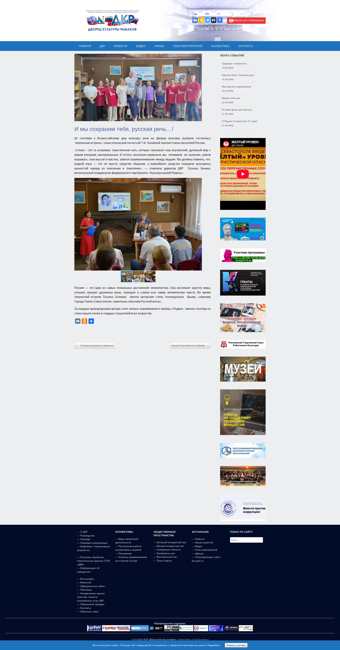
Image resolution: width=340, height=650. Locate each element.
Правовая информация (93, 542)
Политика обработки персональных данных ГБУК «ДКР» (93, 561)
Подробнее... (214, 645)
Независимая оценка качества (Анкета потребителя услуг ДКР (91, 597)
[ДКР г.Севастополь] (111, 20)
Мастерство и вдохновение (236, 75)
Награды (85, 539)
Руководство (87, 535)
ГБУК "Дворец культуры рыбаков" (159, 639)
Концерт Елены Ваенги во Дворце (190, 345)
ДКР (102, 46)
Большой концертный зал (171, 542)
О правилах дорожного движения (94, 345)
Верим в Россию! (231, 86)
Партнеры (86, 589)
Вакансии (85, 582)
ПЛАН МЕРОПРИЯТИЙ (187, 46)
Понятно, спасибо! (236, 645)
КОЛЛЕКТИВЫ (220, 46)
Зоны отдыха (164, 560)
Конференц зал (166, 553)
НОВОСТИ (120, 46)
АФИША (159, 46)
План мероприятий (206, 549)
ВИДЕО (141, 46)
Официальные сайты (92, 586)
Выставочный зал (167, 556)
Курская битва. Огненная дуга (238, 63)
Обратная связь (89, 611)
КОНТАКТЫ (245, 46)
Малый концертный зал (170, 546)
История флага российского (237, 98)
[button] (199, 224)
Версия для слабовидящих (249, 20)
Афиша (199, 553)
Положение (125, 553)
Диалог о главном (231, 121)
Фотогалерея (87, 579)
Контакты (85, 608)
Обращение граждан (92, 604)
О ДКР (83, 531)
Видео (198, 546)
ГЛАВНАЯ (85, 46)
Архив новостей (204, 542)
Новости (200, 539)
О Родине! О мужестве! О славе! (239, 109)
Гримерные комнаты (169, 549)
